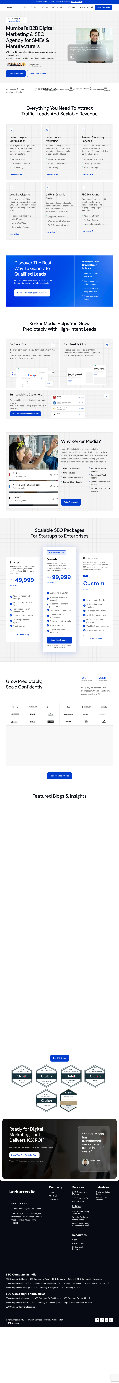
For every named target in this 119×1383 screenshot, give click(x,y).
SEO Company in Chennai (70, 1283)
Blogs (74, 1240)
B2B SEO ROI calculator (101, 1198)
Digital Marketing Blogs (103, 1193)
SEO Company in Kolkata (63, 1279)
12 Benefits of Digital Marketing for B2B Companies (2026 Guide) (53, 872)
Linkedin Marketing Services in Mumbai (80, 1224)
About (26, 7)
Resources (84, 7)
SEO (36, 877)
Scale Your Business (59, 640)
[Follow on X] (106, 1320)
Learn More (14, 174)
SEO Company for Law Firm (76, 1298)
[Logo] (9, 7)
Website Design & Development (80, 1218)
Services (34, 7)
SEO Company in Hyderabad (89, 1279)
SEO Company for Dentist (43, 1302)
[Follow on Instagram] (102, 1320)
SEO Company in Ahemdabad (43, 1283)
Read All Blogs (59, 1058)
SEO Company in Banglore (46, 1287)
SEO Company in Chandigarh (18, 1287)
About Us (53, 1196)
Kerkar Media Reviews (78, 1248)
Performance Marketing (78, 1207)
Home (51, 1192)
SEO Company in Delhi (70, 1287)
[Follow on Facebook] (97, 1320)
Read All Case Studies (59, 776)
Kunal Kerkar (17, 877)
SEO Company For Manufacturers (25, 413)
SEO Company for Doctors (17, 1302)
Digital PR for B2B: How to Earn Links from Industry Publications (52, 1037)
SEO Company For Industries (52, 7)
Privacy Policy (50, 1320)
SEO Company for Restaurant (19, 1298)
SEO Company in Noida (16, 1279)
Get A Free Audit (103, 7)
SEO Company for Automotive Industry (75, 1302)
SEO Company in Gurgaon (95, 1283)
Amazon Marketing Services (80, 1212)
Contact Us (54, 1199)
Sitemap (62, 1320)
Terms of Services (34, 1320)
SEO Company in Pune (39, 1279)
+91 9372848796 (19, 1203)
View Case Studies (38, 73)
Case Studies (78, 1243)
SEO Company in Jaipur (16, 1283)
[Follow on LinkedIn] (111, 1320)
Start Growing (23, 634)
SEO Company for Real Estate (48, 1298)
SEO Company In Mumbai (79, 1193)
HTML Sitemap (13, 1323)
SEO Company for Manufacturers (20, 1307)
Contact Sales (96, 638)
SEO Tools (71, 7)
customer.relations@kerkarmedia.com (26, 1208)
